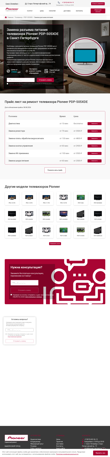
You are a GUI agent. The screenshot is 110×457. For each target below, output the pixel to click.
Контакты (79, 11)
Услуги (29, 11)
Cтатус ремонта (98, 3)
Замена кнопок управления (20, 146)
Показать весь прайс (55, 170)
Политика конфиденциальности (67, 454)
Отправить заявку (45, 80)
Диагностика (14, 123)
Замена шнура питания (18, 161)
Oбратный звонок (97, 10)
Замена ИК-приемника (18, 153)
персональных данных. (16, 85)
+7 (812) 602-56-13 (68, 2)
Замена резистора (16, 131)
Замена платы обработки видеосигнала (26, 138)
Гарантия (52, 11)
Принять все (100, 453)
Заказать (94, 123)
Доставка (67, 11)
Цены (42, 11)
